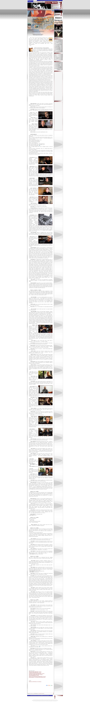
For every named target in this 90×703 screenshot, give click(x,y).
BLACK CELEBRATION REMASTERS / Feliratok (57, 49)
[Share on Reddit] (49, 685)
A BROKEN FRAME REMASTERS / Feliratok (35, 672)
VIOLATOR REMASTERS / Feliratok (34, 675)
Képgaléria (49, 0)
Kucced (33, 693)
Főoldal (41, 0)
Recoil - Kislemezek (56, 700)
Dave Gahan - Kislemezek (44, 700)
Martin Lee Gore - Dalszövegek (34, 700)
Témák (55, 59)
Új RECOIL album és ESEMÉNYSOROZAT (57, 46)
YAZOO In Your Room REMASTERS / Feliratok (57, 47)
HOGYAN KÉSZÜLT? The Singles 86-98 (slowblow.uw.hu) (37, 677)
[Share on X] (47, 685)
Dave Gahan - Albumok (40, 700)
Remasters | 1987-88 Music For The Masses (35, 681)
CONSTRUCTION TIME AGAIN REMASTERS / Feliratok (36, 673)
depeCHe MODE (44, 0)
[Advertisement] (41, 688)
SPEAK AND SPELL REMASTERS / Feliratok (35, 671)
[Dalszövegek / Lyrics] (58, 23)
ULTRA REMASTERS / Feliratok (58, 51)
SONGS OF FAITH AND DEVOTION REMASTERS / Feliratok (37, 676)
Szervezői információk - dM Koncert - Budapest (58, 66)
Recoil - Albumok (52, 700)
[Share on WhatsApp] (50, 685)
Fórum (56, 0)
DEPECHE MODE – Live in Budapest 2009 (58, 62)
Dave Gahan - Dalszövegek (48, 700)
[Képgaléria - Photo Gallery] (58, 37)
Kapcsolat (58, 0)
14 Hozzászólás (39, 693)
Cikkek (55, 54)
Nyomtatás (43, 693)
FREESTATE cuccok (52, 0)
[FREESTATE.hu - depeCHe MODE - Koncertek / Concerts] (58, 30)
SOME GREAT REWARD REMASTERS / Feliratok (35, 674)
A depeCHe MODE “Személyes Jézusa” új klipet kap (58, 44)
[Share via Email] (51, 685)
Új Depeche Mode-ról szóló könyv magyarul (58, 41)
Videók (47, 0)
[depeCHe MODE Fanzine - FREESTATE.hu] (39, 8)
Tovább (59, 69)
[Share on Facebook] (46, 685)
